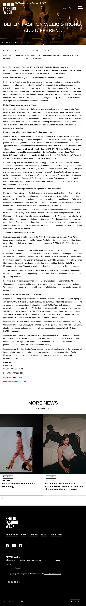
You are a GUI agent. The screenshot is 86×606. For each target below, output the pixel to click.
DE (64, 8)
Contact (33, 534)
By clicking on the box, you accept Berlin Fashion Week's (35, 574)
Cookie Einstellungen (11, 602)
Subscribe (14, 582)
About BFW (12, 534)
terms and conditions (52, 574)
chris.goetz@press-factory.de (14, 382)
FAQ (23, 534)
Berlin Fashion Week (9, 51)
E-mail (9, 564)
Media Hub (56, 534)
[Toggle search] (70, 8)
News (19, 51)
